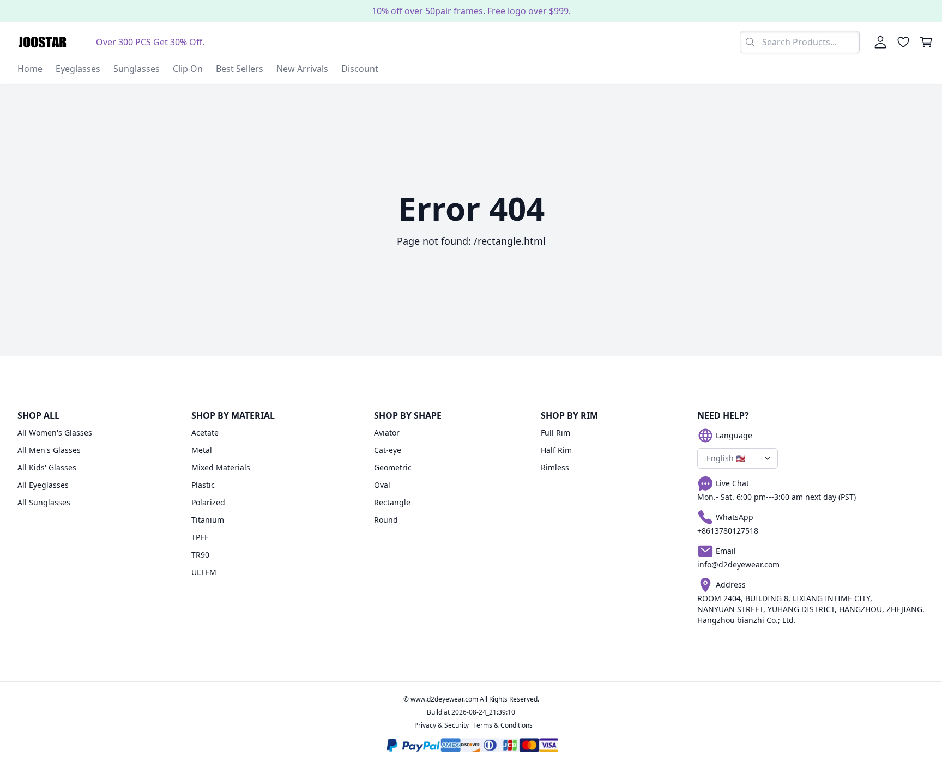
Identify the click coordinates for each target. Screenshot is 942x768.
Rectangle (392, 502)
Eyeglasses (78, 69)
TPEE (200, 537)
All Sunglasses (43, 502)
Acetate (205, 432)
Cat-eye (387, 450)
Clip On (188, 69)
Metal (201, 450)
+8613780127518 (727, 530)
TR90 (200, 554)
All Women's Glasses (54, 432)
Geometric (393, 467)
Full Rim (555, 432)
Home (30, 69)
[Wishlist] (903, 42)
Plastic (203, 485)
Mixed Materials (220, 467)
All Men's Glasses (49, 450)
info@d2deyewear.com (738, 564)
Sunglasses (136, 69)
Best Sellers (239, 69)
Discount (359, 69)
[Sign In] (880, 42)
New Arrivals (302, 69)
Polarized (208, 502)
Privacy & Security (441, 725)
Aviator (387, 432)
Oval (382, 485)
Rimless (555, 467)
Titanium (207, 520)
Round (386, 520)
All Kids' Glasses (46, 467)
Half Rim (556, 450)
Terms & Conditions (503, 725)
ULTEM (203, 572)
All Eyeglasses (43, 485)
